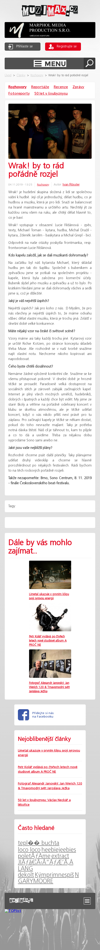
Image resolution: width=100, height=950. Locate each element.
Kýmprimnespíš (54, 875)
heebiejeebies (58, 850)
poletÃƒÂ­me (34, 856)
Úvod (8, 75)
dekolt (26, 875)
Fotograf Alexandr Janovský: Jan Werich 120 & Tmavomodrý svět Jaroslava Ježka (49, 687)
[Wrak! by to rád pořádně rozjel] (50, 132)
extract (60, 856)
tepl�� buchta (38, 843)
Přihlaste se (24, 46)
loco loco (29, 850)
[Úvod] (50, 20)
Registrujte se (67, 46)
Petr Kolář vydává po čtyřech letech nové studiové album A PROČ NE (48, 640)
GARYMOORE (35, 881)
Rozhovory (36, 75)
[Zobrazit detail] (50, 588)
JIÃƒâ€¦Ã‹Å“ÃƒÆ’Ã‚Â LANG (45, 866)
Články (21, 75)
